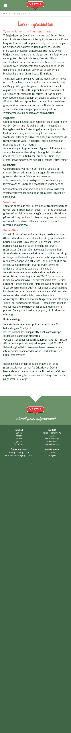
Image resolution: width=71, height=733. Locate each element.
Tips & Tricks (19, 444)
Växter (19, 436)
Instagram (52, 455)
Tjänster (18, 441)
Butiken (18, 439)
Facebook (52, 453)
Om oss (19, 433)
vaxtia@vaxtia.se (52, 444)
